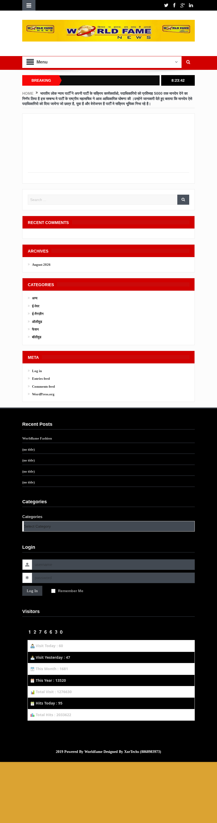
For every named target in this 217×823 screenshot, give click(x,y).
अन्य (34, 298)
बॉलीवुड (36, 337)
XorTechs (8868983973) (142, 752)
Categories (32, 516)
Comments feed (43, 386)
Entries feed (41, 379)
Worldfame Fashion (37, 438)
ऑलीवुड (37, 322)
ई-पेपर (35, 306)
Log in (37, 371)
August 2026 (41, 265)
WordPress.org (43, 394)
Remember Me (70, 591)
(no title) (28, 449)
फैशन (35, 329)
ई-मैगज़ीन (37, 314)
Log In (32, 591)
